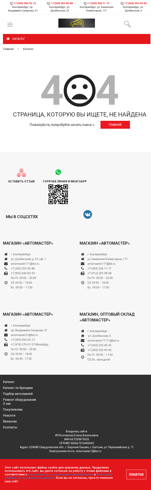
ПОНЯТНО (136, 474)
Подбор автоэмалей (18, 394)
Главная (8, 49)
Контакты (10, 427)
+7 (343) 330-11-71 (98, 3)
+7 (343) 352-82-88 (62, 3)
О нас (7, 404)
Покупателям (12, 409)
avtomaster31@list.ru (24, 335)
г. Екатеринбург (21, 254)
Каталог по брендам (18, 388)
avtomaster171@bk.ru (101, 263)
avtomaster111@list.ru (25, 263)
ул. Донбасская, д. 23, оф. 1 (28, 259)
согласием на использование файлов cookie (60, 474)
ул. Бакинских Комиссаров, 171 (107, 259)
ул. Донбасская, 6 (99, 335)
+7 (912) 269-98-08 (99, 273)
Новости (9, 415)
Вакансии (10, 421)
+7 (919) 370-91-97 (23, 344)
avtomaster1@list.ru (88, 451)
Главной (115, 124)
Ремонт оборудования (19, 400)
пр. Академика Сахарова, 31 (29, 330)
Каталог (9, 382)
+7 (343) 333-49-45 (135, 3)
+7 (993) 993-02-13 (23, 339)
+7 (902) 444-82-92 (23, 273)
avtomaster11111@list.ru (103, 340)
